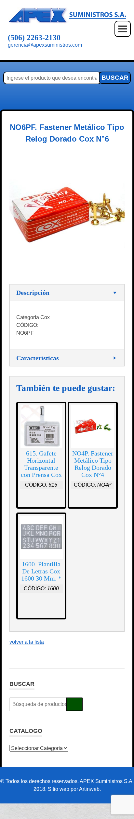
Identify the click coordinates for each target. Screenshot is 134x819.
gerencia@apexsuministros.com (45, 45)
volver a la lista (26, 642)
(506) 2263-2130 (34, 37)
